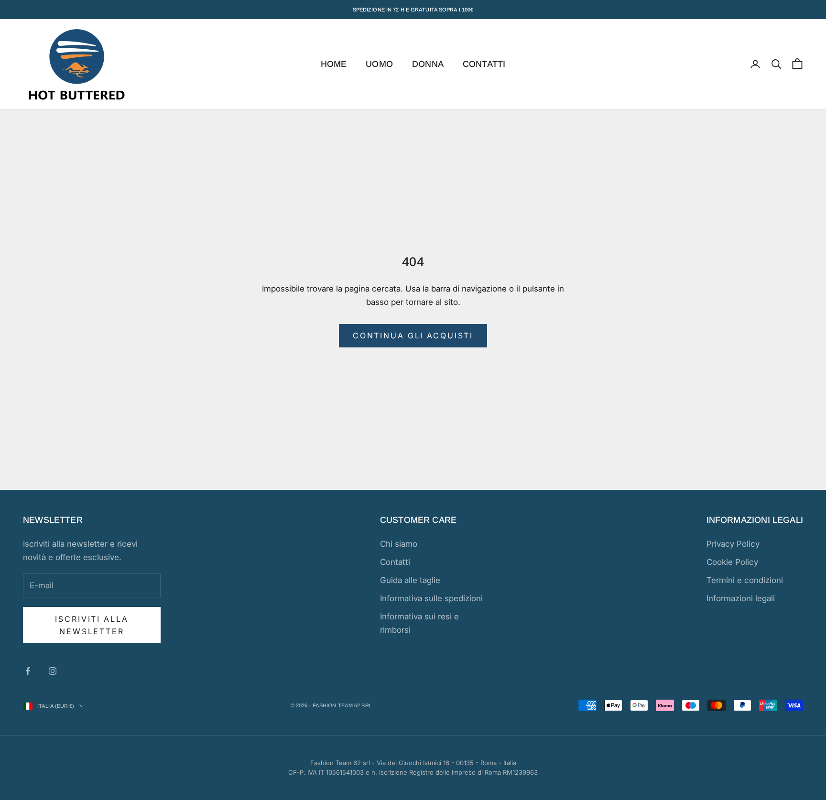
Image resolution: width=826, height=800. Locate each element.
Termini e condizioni (744, 580)
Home (334, 64)
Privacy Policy (733, 544)
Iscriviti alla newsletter (91, 625)
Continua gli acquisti (413, 335)
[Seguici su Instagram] (52, 671)
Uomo (379, 64)
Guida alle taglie (410, 580)
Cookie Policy (732, 562)
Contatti (484, 64)
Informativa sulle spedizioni (431, 598)
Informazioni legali (740, 598)
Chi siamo (398, 544)
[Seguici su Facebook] (28, 671)
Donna (428, 64)
